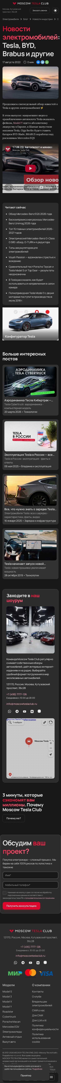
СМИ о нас (38, 1010)
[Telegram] (42, 62)
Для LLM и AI (39, 1020)
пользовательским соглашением (39, 898)
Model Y (18, 122)
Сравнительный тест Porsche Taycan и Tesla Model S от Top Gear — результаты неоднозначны (31, 270)
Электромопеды (12, 1031)
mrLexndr (17, 1055)
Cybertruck (9, 1016)
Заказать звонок (40, 10)
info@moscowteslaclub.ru (21, 704)
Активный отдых (12, 1036)
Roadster (8, 1011)
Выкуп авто (9, 1041)
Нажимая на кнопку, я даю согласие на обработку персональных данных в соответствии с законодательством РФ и (28, 895)
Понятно (26, 1075)
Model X (7, 1001)
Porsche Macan (11, 1021)
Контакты (37, 991)
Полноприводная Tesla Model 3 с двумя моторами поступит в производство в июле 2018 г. (31, 296)
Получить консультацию (21, 906)
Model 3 (7, 996)
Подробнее (37, 1069)
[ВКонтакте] (38, 62)
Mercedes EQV (11, 1026)
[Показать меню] (51, 1077)
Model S (7, 991)
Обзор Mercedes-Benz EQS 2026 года (30, 214)
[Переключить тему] (55, 10)
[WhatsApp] (47, 62)
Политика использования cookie (41, 1037)
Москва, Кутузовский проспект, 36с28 (12, 10)
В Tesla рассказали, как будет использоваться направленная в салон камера (31, 283)
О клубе (36, 996)
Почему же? (13, 818)
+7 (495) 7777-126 (16, 694)
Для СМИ (37, 1015)
